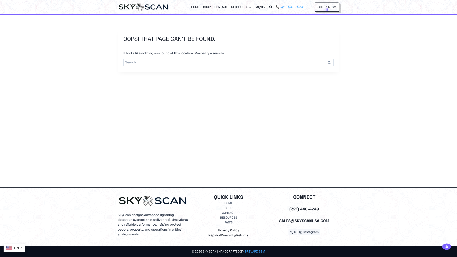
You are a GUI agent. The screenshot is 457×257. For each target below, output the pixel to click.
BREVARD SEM (255, 251)
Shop (207, 7)
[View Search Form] (271, 7)
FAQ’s (229, 222)
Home (195, 7)
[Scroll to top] (446, 242)
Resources (228, 218)
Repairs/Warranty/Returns (228, 235)
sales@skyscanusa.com (304, 220)
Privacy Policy (228, 230)
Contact (221, 7)
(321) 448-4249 (304, 208)
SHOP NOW (327, 7)
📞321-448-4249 (291, 7)
